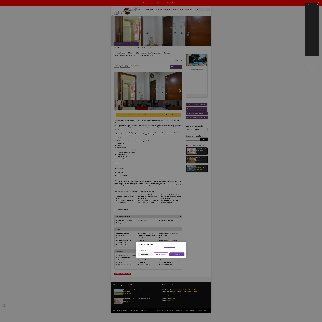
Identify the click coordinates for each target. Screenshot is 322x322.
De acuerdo (177, 254)
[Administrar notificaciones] (4, 305)
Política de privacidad (169, 247)
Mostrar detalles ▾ (142, 250)
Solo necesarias (145, 254)
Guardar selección (161, 254)
